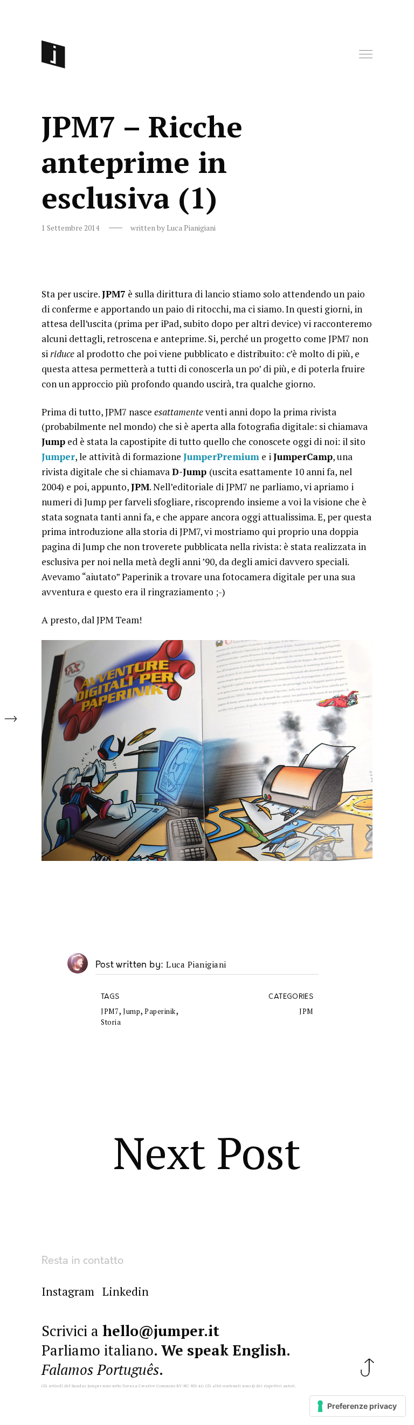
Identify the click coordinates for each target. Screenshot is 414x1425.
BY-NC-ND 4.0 (189, 1385)
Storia (111, 1022)
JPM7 (110, 1011)
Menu (366, 54)
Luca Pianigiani (196, 965)
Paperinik (160, 1011)
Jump (131, 1011)
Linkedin (125, 1291)
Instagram (68, 1291)
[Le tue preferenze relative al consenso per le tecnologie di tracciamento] (357, 1406)
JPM (306, 1011)
